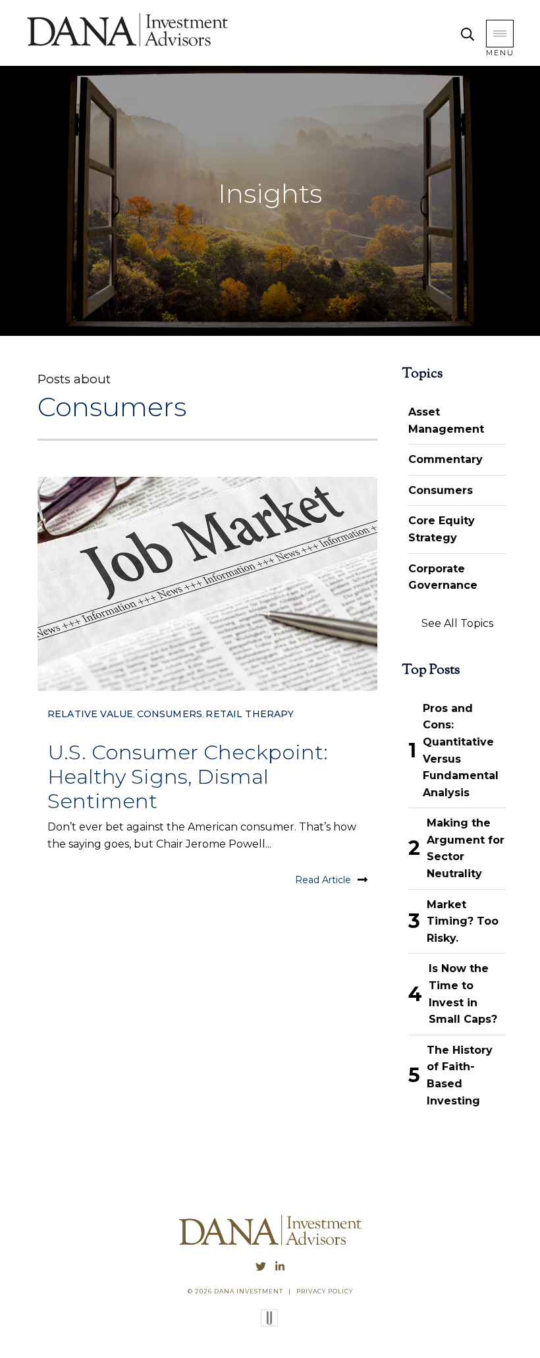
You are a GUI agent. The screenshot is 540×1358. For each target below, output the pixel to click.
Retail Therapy (249, 714)
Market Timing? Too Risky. (463, 921)
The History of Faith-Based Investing (460, 1075)
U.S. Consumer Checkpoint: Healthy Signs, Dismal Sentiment (187, 776)
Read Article (323, 880)
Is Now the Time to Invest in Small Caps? (463, 993)
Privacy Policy (324, 1291)
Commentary (445, 459)
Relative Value (90, 714)
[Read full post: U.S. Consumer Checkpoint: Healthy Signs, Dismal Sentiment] (207, 584)
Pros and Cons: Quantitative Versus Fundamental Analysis (461, 750)
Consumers (169, 714)
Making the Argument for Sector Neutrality (465, 848)
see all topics (457, 623)
